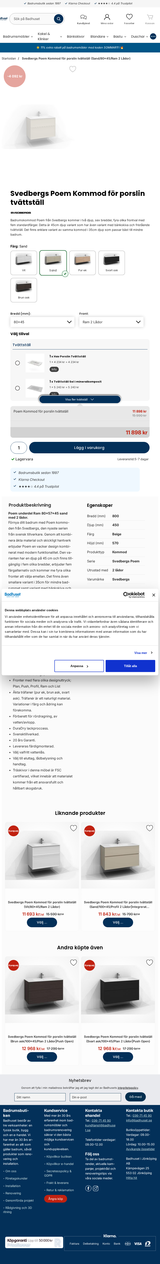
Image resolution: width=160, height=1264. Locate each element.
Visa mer (140, 652)
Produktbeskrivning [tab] (30, 505)
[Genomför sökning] (58, 19)
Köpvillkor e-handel (60, 1164)
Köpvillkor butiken (58, 1156)
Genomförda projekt (19, 1200)
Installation (12, 1186)
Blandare (97, 36)
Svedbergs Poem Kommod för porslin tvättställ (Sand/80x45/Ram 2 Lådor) (75, 58)
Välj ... (42, 922)
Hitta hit (131, 1178)
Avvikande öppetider (140, 1149)
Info (53, 370)
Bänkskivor (76, 36)
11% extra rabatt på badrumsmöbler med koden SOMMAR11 (80, 47)
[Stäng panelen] (153, 594)
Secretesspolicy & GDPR (57, 1173)
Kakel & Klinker (44, 36)
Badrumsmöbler (16, 36)
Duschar (138, 36)
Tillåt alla (130, 666)
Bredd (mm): (20, 314)
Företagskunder (16, 1178)
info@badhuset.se (139, 1120)
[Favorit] (73, 69)
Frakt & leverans (57, 1182)
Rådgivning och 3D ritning (17, 1210)
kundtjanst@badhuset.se (100, 1128)
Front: (84, 314)
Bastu (117, 36)
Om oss (10, 1171)
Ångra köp (55, 1199)
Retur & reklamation (60, 1190)
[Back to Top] (153, 1237)
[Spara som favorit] (73, 828)
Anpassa (76, 666)
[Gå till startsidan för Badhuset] (1, 18)
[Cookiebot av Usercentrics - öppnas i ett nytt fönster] (126, 595)
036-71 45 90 (101, 1120)
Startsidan (9, 58)
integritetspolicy (128, 1087)
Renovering (13, 1193)
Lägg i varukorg (67, 449)
